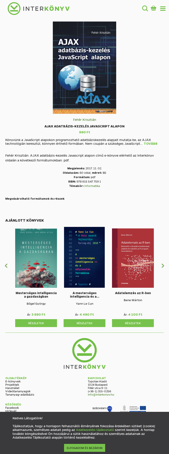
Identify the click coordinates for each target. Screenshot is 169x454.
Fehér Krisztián (84, 119)
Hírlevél (10, 411)
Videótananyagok (18, 391)
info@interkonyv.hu (101, 394)
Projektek (12, 384)
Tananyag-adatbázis (19, 394)
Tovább (151, 144)
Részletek (36, 323)
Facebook (12, 407)
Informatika (92, 186)
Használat (12, 388)
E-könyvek (13, 381)
